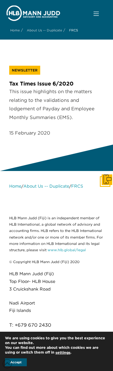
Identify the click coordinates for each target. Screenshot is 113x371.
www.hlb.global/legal (67, 250)
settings (62, 352)
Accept (16, 362)
